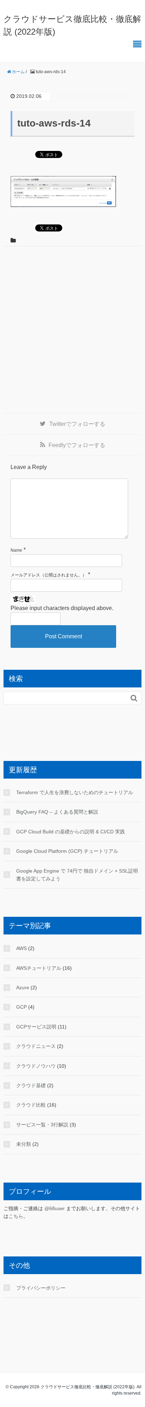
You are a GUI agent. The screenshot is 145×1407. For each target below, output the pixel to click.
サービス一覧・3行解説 (42, 1124)
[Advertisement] (72, 333)
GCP (21, 1007)
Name (16, 550)
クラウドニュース (36, 1046)
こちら (15, 1216)
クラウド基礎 (31, 1085)
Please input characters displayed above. (62, 608)
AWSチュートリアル (38, 968)
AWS (21, 948)
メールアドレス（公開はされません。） (49, 575)
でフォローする (77, 424)
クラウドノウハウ (36, 1066)
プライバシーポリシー (40, 1288)
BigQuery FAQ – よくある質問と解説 (57, 812)
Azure (22, 987)
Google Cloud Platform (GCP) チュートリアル (67, 851)
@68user (54, 1208)
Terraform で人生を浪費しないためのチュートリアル (74, 792)
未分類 (23, 1144)
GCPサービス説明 (36, 1027)
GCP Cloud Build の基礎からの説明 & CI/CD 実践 (70, 831)
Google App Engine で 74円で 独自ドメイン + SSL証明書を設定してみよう (77, 874)
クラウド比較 (31, 1105)
